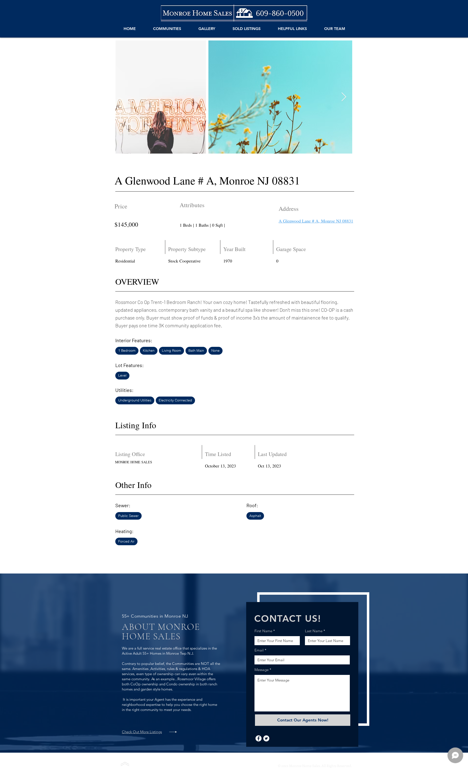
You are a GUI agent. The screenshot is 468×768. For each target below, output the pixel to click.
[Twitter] (266, 738)
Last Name (313, 631)
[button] (167, 29)
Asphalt (255, 516)
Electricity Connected (175, 400)
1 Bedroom (127, 350)
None (215, 350)
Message (261, 669)
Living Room (171, 350)
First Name (263, 631)
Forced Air (126, 541)
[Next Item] (344, 97)
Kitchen (149, 350)
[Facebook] (258, 738)
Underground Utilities (134, 400)
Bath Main (196, 350)
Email (259, 650)
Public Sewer (128, 516)
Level (122, 375)
